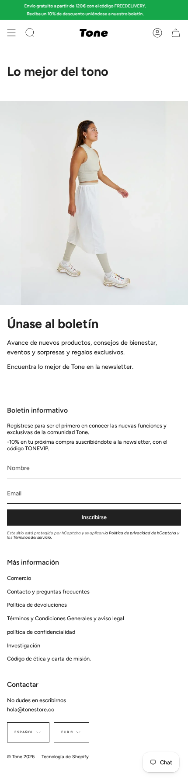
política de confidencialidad (41, 632)
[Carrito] (176, 33)
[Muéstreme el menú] (11, 33)
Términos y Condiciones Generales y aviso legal (65, 618)
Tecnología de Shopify (65, 757)
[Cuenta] (157, 33)
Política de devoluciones (37, 604)
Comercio (19, 578)
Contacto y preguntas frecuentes (48, 591)
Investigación (23, 645)
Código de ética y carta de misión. (49, 658)
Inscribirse (94, 517)
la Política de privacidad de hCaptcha (140, 532)
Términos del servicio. (32, 537)
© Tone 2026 (21, 757)
